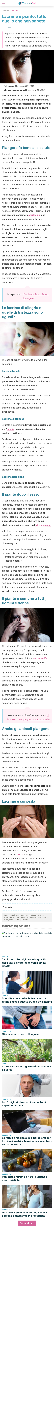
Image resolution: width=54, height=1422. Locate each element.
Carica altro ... (27, 1223)
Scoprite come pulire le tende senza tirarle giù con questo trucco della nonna (27, 1000)
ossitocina (34, 215)
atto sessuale (43, 525)
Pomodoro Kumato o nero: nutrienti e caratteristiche (24, 1178)
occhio (10, 429)
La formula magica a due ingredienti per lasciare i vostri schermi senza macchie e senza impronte (27, 1141)
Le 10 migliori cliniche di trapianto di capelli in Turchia (24, 1104)
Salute (5, 957)
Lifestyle (5, 10)
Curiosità (14, 10)
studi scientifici (40, 658)
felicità (20, 854)
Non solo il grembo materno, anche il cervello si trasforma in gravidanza (24, 1214)
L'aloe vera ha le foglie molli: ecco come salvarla (26, 1068)
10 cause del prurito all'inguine (20, 1034)
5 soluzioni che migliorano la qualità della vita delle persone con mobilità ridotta (24, 963)
